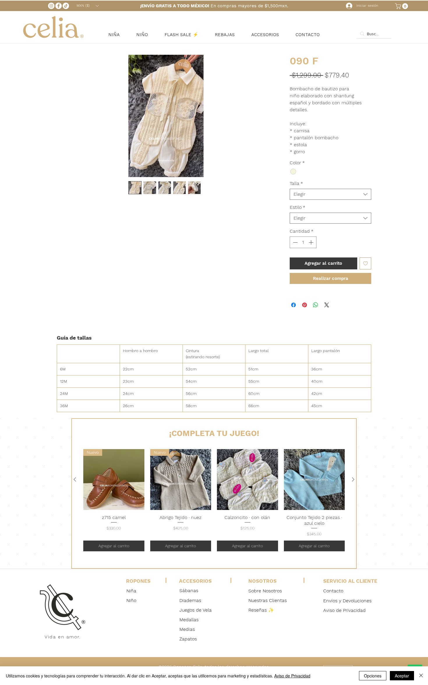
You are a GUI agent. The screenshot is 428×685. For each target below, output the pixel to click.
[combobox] (330, 194)
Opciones (372, 676)
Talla (296, 183)
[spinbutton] (303, 242)
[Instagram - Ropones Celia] (51, 6)
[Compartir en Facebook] (293, 304)
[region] (142, 591)
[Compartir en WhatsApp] (315, 304)
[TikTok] (66, 6)
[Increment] (311, 242)
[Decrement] (295, 242)
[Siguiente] (353, 479)
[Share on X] (326, 304)
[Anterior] (74, 479)
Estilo (297, 207)
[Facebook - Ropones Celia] (58, 6)
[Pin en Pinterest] (304, 304)
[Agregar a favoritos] (366, 263)
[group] (214, 500)
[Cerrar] (421, 675)
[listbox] (87, 5)
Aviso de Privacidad (292, 676)
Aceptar (402, 676)
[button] (402, 6)
